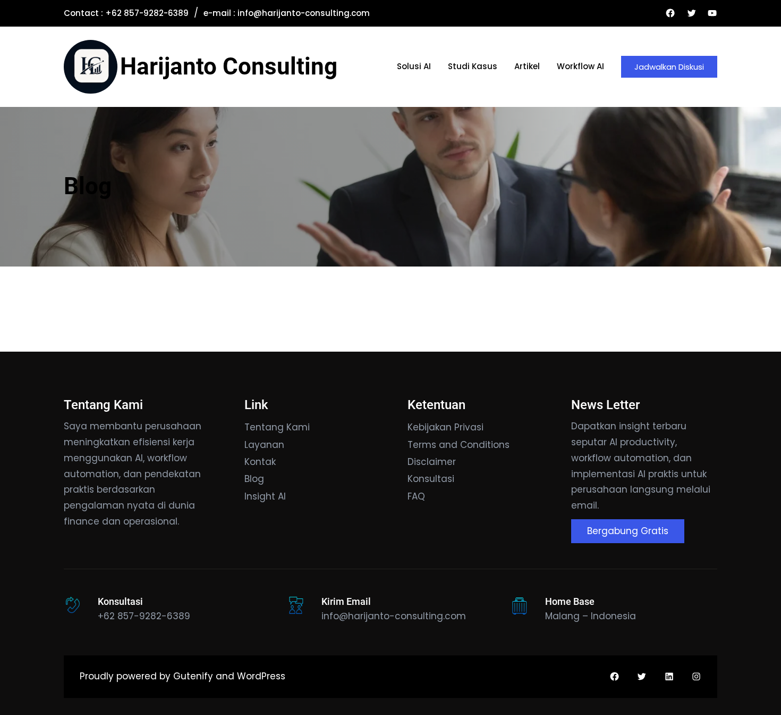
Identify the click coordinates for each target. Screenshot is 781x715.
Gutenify (194, 676)
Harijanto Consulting (228, 66)
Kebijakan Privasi (445, 427)
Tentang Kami (277, 427)
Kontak (260, 461)
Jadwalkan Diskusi (669, 66)
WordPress (261, 676)
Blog (88, 186)
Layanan (264, 444)
